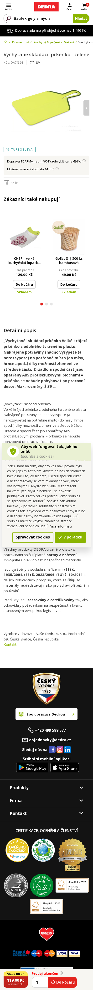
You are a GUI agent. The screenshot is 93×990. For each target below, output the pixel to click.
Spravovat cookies (33, 537)
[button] (41, 305)
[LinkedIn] (67, 749)
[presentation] (7, 108)
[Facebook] (52, 749)
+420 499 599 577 (50, 730)
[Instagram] (60, 749)
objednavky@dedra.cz (50, 739)
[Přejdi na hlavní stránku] (46, 7)
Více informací (61, 526)
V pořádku (72, 537)
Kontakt (10, 644)
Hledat (81, 18)
